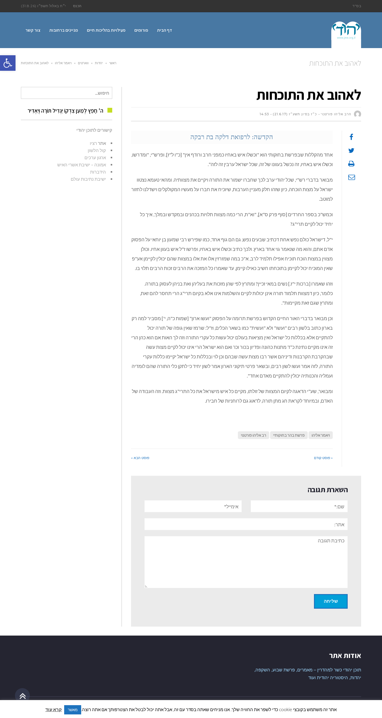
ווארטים (83, 63)
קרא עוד (53, 709)
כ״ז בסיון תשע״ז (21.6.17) (295, 114)
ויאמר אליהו (63, 63)
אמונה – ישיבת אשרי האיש (81, 164)
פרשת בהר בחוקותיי (289, 435)
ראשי (112, 63)
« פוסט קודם (323, 457)
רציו (93, 143)
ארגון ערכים (95, 157)
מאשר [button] (73, 709)
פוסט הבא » (140, 457)
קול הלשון (97, 150)
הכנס (77, 6)
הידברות (98, 171)
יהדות (99, 63)
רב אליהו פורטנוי (253, 435)
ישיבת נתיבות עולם (88, 179)
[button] (8, 63)
